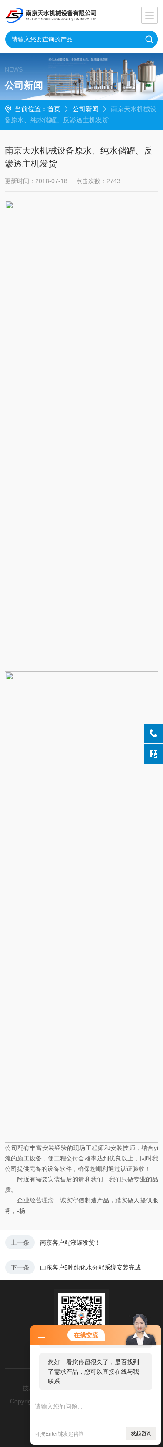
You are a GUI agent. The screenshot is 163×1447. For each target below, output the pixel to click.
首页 (53, 109)
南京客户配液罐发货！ (70, 1242)
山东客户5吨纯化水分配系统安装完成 (90, 1267)
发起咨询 (141, 1433)
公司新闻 (86, 109)
